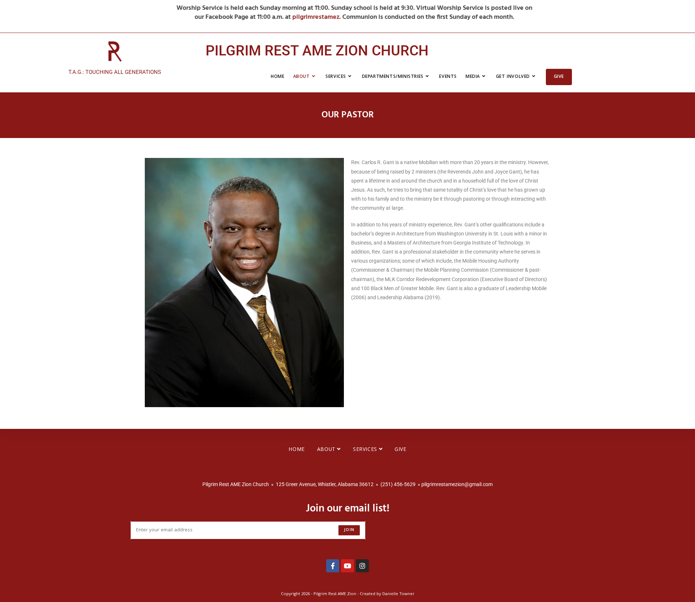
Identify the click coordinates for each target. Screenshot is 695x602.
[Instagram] (362, 565)
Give (400, 450)
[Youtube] (347, 565)
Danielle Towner (398, 594)
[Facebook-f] (332, 565)
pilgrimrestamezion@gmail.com (457, 484)
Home (296, 450)
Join (349, 530)
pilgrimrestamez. (311, 17)
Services (366, 450)
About (327, 450)
